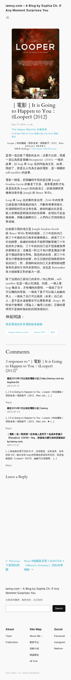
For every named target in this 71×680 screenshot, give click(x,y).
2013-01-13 (13, 411)
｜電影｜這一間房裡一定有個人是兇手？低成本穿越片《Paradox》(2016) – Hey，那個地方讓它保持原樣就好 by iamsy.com (36, 438)
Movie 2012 (39, 332)
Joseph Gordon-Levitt (18, 332)
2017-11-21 (13, 445)
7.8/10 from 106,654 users (43, 148)
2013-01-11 (13, 385)
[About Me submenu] (41, 636)
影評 (53, 332)
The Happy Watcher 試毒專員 (29, 129)
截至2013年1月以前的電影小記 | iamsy (27, 408)
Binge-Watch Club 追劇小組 (28, 133)
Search (59, 608)
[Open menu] (8, 18)
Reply (9, 402)
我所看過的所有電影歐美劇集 (24, 324)
